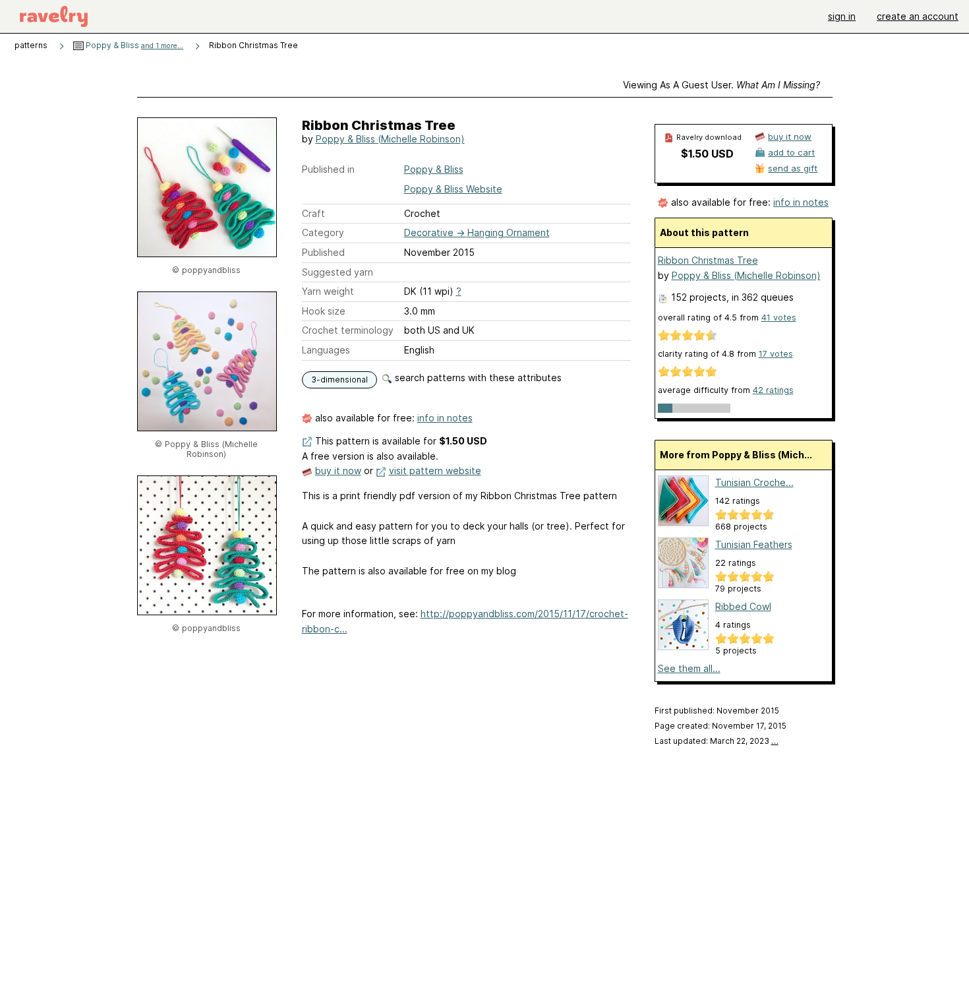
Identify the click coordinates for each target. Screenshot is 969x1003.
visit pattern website (435, 470)
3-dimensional (339, 379)
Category (323, 232)
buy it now (338, 470)
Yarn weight (328, 291)
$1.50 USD (707, 153)
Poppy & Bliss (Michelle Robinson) (390, 138)
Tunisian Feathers (753, 544)
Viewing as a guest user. (721, 84)
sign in (842, 16)
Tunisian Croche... (754, 482)
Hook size (323, 311)
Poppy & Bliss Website (453, 189)
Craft (313, 213)
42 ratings (773, 390)
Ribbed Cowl (743, 606)
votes (778, 317)
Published (323, 252)
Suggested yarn (337, 272)
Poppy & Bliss (133, 45)
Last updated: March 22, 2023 (716, 741)
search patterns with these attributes (477, 377)
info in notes (445, 417)
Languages (326, 349)
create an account (917, 16)
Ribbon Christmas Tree (708, 260)
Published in (328, 169)
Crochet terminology (348, 330)
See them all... (689, 668)
